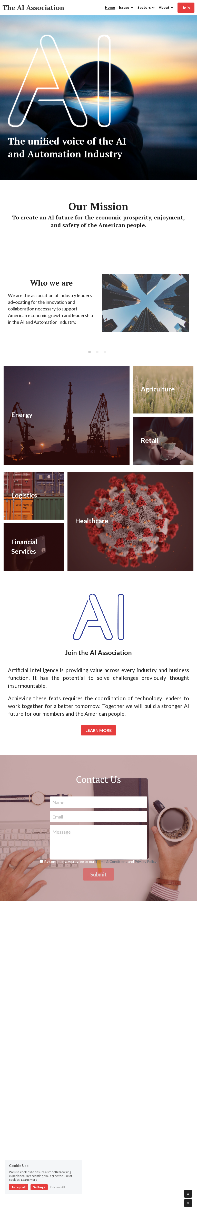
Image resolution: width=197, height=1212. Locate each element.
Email (57, 816)
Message (61, 832)
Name (58, 802)
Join (186, 7)
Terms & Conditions (111, 861)
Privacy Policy (145, 861)
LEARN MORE (98, 730)
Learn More (29, 1179)
